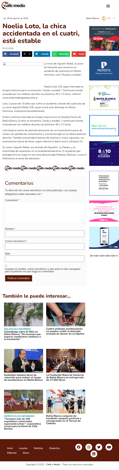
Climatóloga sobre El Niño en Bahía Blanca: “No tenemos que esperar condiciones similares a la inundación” (22, 335)
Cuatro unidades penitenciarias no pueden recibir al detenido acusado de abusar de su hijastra (65, 331)
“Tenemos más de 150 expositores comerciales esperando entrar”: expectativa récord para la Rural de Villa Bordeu (22, 423)
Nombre (10, 229)
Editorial (12, 453)
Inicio (10, 448)
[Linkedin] (93, 454)
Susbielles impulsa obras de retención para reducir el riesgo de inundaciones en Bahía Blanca (23, 377)
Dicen (26, 453)
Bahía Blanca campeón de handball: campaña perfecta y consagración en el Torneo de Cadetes (63, 419)
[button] (108, 6)
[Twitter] (98, 447)
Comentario (12, 200)
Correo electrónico (16, 241)
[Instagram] (88, 447)
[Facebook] (78, 447)
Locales (23, 448)
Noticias (38, 448)
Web (7, 254)
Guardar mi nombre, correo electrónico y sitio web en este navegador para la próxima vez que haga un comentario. (42, 270)
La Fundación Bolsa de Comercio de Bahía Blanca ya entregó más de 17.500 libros (65, 377)
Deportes (54, 448)
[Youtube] (109, 447)
